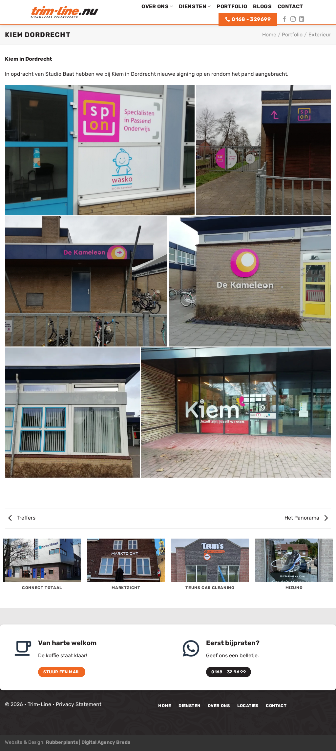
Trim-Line (39, 704)
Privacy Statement (78, 704)
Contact (290, 6)
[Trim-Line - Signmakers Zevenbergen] (64, 12)
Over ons (155, 6)
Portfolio (232, 6)
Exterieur (319, 34)
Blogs (262, 6)
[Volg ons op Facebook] (284, 19)
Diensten (192, 6)
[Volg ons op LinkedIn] (301, 19)
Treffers (25, 518)
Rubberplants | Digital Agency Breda (88, 742)
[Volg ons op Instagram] (293, 19)
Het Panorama (302, 518)
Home (269, 34)
